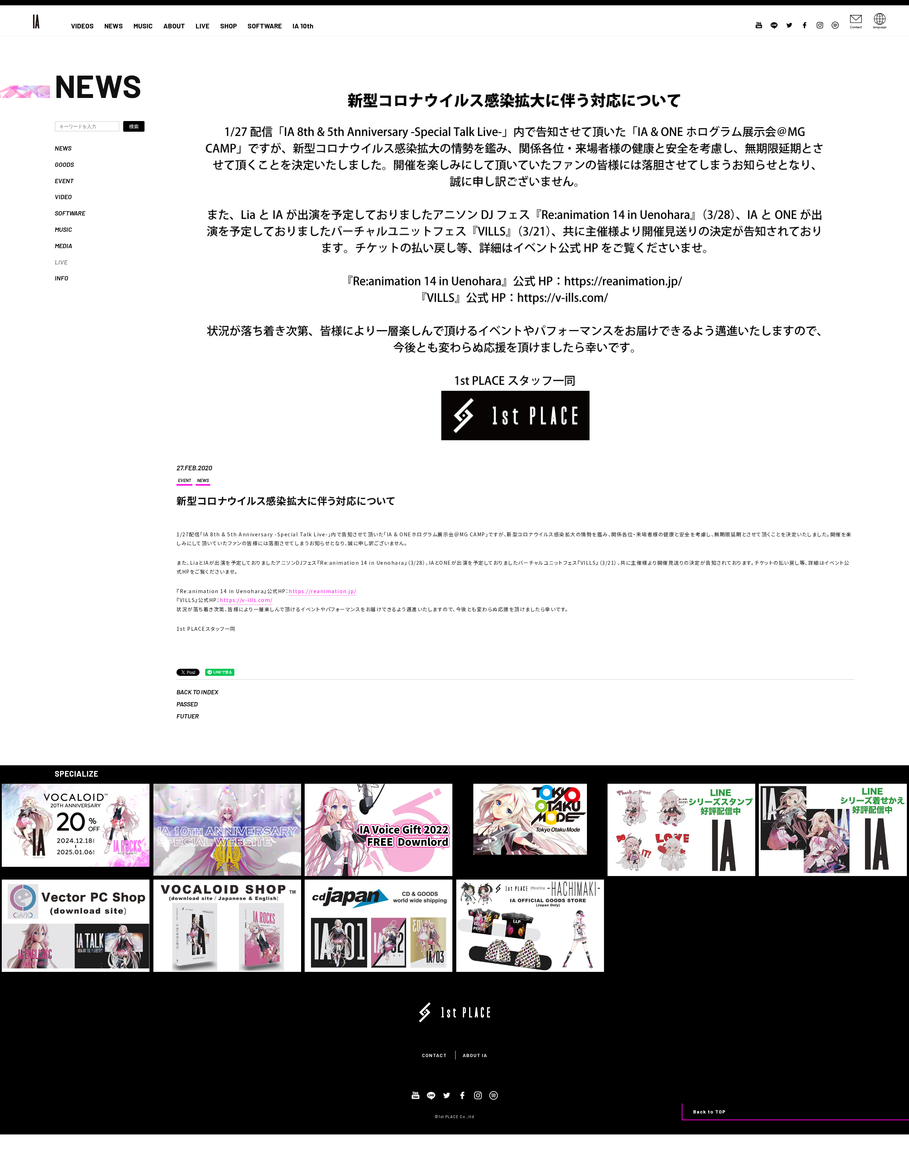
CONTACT (434, 1055)
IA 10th (303, 26)
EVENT (64, 181)
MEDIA (63, 246)
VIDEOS (82, 26)
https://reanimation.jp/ (322, 591)
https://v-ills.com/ (246, 599)
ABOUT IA (475, 1055)
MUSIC (143, 26)
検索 (134, 126)
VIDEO (63, 197)
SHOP (228, 26)
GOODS (64, 164)
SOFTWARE (264, 26)
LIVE (202, 26)
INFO (61, 278)
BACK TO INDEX (197, 692)
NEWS (113, 26)
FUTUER (187, 716)
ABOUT (174, 26)
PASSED (187, 704)
